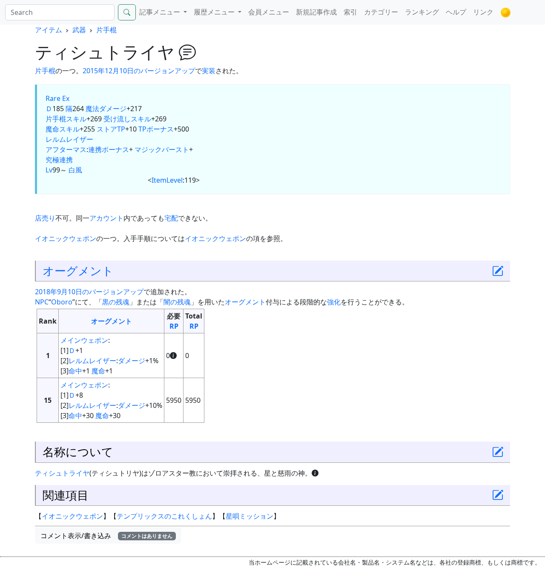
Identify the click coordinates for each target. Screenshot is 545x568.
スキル (76, 118)
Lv (49, 170)
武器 (79, 29)
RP (173, 326)
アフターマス (66, 149)
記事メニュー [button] (160, 12)
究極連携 (59, 159)
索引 (350, 12)
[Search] (127, 12)
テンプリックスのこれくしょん (164, 516)
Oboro (61, 302)
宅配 (171, 218)
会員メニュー (268, 12)
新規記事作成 (316, 12)
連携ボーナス (108, 149)
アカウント (106, 218)
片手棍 (106, 29)
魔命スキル (63, 129)
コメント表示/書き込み (106, 535)
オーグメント (78, 270)
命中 (75, 371)
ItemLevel (167, 180)
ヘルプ (456, 12)
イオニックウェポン (65, 238)
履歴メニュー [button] (215, 12)
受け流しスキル (127, 118)
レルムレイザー (69, 139)
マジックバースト (162, 149)
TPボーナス (156, 129)
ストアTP (111, 129)
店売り (45, 218)
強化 (334, 302)
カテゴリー (381, 12)
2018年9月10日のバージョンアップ (89, 291)
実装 (208, 70)
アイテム (48, 29)
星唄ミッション (249, 516)
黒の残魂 (115, 302)
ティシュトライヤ (62, 473)
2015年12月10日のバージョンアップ (139, 70)
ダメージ (131, 360)
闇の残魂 (177, 302)
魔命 (98, 371)
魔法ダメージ (106, 108)
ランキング (422, 12)
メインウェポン (84, 340)
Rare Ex (57, 98)
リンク (483, 12)
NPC (42, 302)
